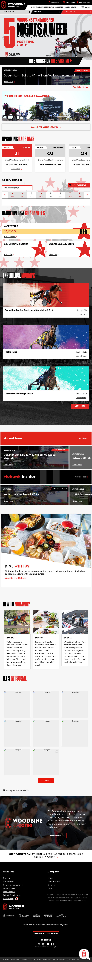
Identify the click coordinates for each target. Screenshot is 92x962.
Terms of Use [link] (73, 959)
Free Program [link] (70, 2)
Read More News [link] (80, 87)
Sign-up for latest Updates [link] (44, 127)
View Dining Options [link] (15, 578)
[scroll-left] (5, 195)
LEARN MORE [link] (55, 835)
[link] (13, 5)
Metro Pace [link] (11, 352)
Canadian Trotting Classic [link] (19, 393)
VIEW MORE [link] (80, 406)
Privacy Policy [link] (59, 959)
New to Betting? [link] (84, 2)
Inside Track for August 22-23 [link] (21, 494)
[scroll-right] (87, 195)
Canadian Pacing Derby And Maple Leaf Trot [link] (29, 310)
